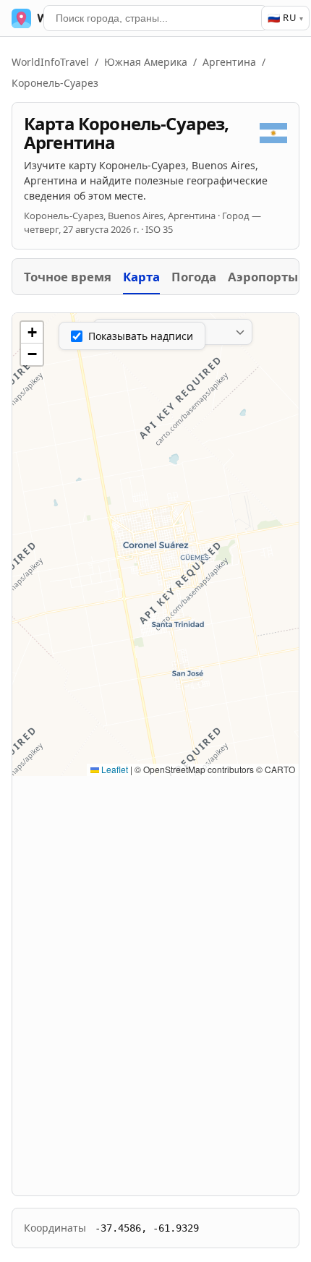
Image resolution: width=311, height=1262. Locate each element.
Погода (193, 276)
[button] (32, 333)
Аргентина (229, 62)
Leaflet (113, 769)
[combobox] (155, 18)
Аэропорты (263, 276)
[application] (155, 544)
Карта (141, 276)
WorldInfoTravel (50, 62)
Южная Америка (145, 62)
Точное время (67, 276)
